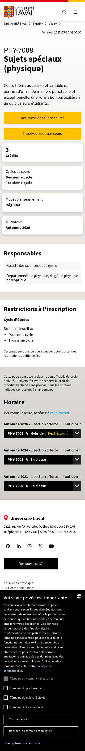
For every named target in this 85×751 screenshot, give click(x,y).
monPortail (59, 412)
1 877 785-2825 (65, 532)
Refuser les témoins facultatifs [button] (30, 731)
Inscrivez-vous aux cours (42, 133)
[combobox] (79, 596)
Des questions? (31, 563)
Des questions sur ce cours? (42, 117)
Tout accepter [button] (19, 719)
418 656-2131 (28, 532)
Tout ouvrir (72, 424)
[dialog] (42, 670)
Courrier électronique (18, 583)
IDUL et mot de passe (18, 588)
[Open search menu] (64, 12)
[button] (22, 743)
